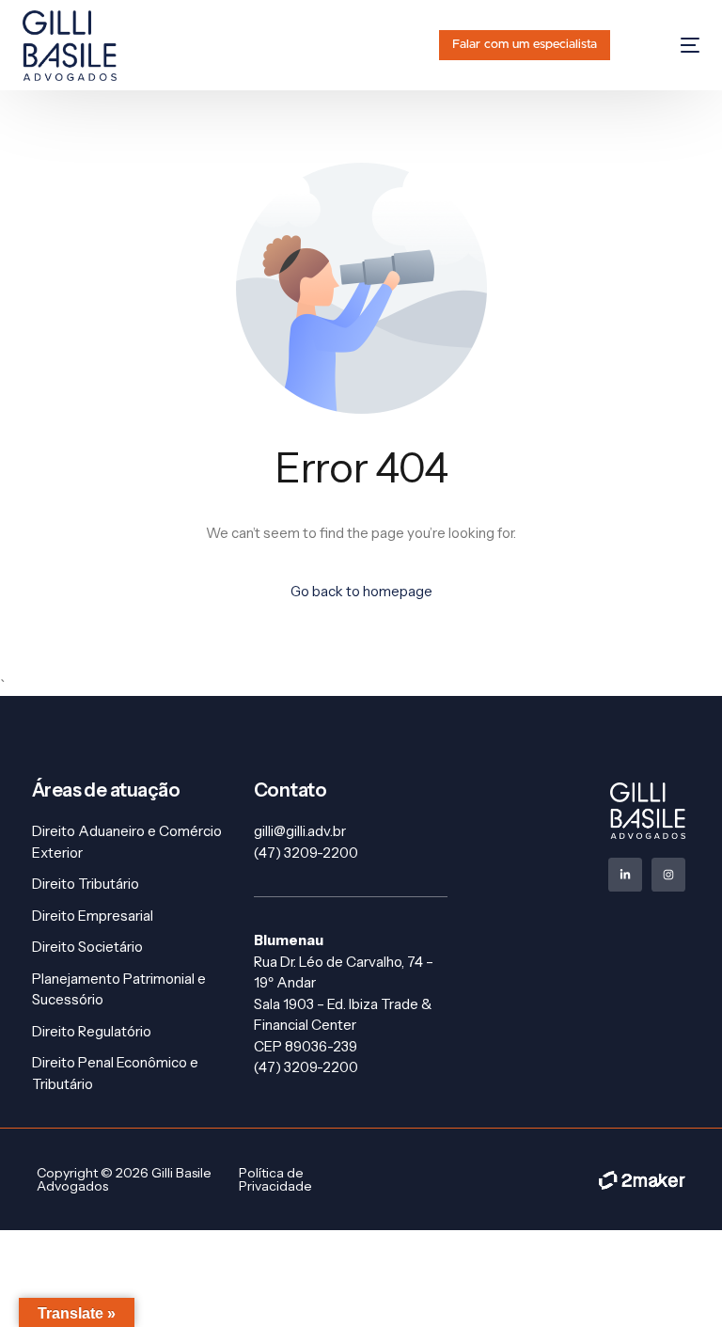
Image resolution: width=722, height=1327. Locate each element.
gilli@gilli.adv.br (300, 831)
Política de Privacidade (275, 1179)
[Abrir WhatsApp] (675, 1279)
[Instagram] (668, 875)
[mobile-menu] (671, 45)
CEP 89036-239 (305, 1046)
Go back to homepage (361, 591)
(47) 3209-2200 (306, 852)
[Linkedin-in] (625, 875)
